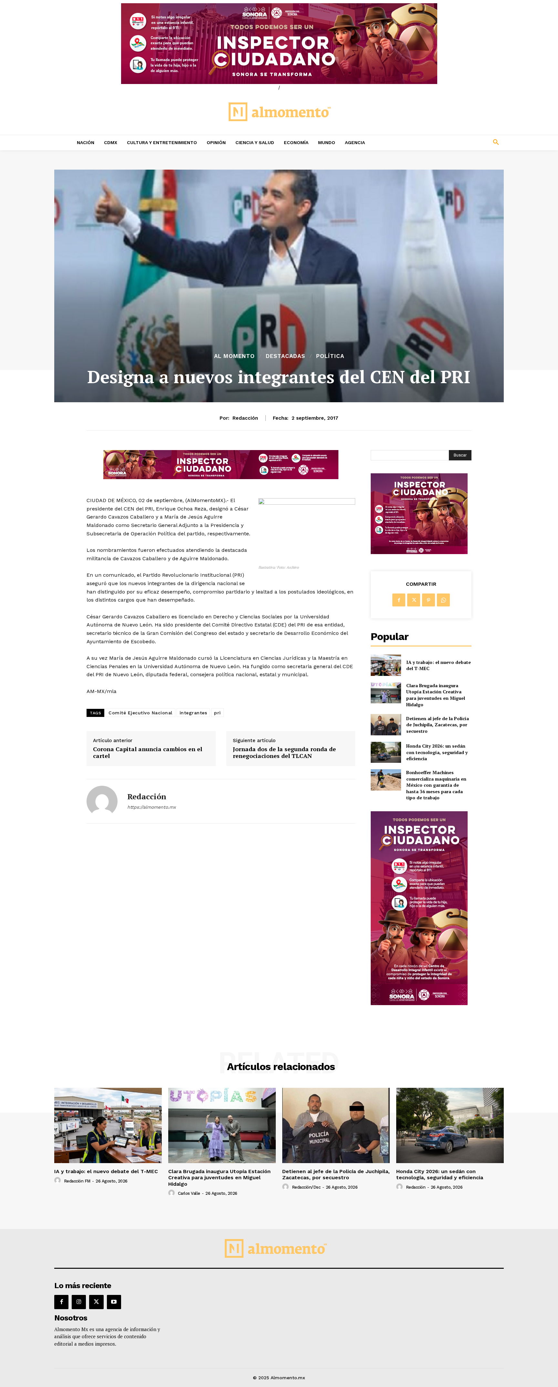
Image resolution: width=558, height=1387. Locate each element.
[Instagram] (79, 1302)
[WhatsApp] (443, 600)
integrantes (193, 712)
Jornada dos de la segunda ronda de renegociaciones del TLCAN (284, 753)
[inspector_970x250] (279, 43)
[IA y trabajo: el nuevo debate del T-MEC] (386, 665)
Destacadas (285, 356)
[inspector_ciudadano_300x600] (419, 1003)
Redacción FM (77, 1181)
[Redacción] (102, 801)
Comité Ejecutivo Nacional (140, 712)
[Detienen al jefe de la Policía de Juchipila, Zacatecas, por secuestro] (386, 724)
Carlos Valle (189, 1193)
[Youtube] (114, 1302)
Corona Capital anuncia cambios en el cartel (147, 753)
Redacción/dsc (306, 1187)
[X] (413, 600)
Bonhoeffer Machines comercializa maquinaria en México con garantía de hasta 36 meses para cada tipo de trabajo (436, 785)
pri (217, 712)
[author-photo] (58, 1180)
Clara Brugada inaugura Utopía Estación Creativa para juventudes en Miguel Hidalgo (435, 695)
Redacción (245, 418)
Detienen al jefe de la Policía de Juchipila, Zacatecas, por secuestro (437, 724)
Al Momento (234, 356)
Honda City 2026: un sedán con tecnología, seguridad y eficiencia (437, 752)
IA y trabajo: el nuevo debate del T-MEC (438, 665)
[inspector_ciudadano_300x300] (419, 552)
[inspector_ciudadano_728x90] (220, 477)
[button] (453, 142)
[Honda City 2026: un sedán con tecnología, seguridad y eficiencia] (386, 752)
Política (330, 356)
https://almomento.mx (151, 807)
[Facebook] (398, 600)
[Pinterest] (428, 600)
